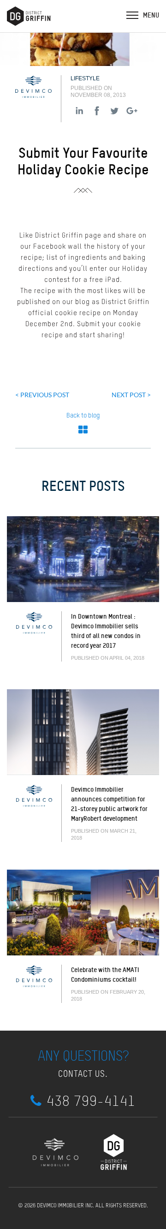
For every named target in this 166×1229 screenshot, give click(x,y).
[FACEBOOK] (97, 110)
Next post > (131, 395)
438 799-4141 (91, 1101)
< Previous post (42, 395)
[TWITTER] (114, 110)
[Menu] (132, 15)
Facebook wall (57, 246)
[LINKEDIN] (79, 110)
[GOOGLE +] (132, 110)
